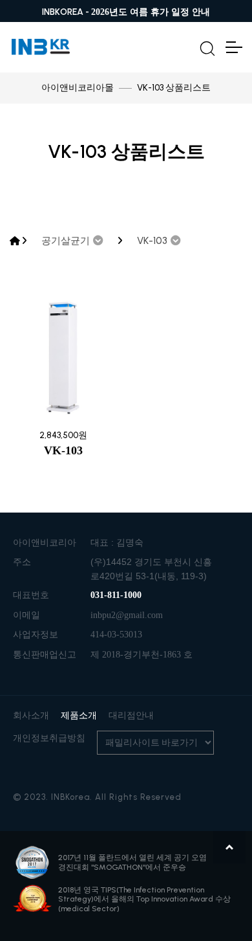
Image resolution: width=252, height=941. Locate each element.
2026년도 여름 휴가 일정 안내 (150, 12)
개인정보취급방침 (49, 738)
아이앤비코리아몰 (77, 88)
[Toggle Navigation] (233, 47)
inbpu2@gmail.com (126, 615)
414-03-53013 (116, 634)
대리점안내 (131, 715)
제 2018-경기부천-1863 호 (141, 654)
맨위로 (229, 847)
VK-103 (63, 450)
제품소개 (79, 715)
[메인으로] (15, 241)
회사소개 (31, 715)
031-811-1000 (116, 595)
